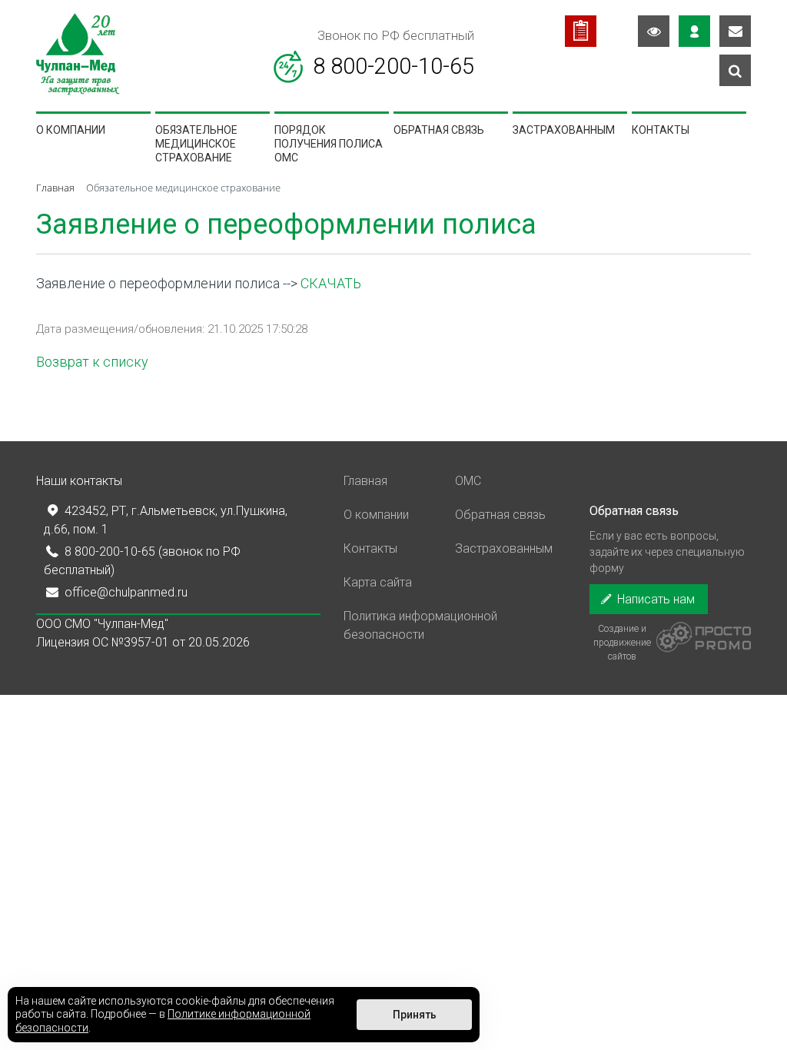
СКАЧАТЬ (331, 283)
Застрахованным (564, 130)
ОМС (468, 480)
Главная (365, 480)
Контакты (660, 130)
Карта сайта (378, 582)
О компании (70, 130)
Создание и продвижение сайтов (622, 638)
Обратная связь (439, 130)
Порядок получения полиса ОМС (328, 144)
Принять (415, 1014)
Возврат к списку (92, 362)
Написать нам (654, 599)
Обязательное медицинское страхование (196, 144)
